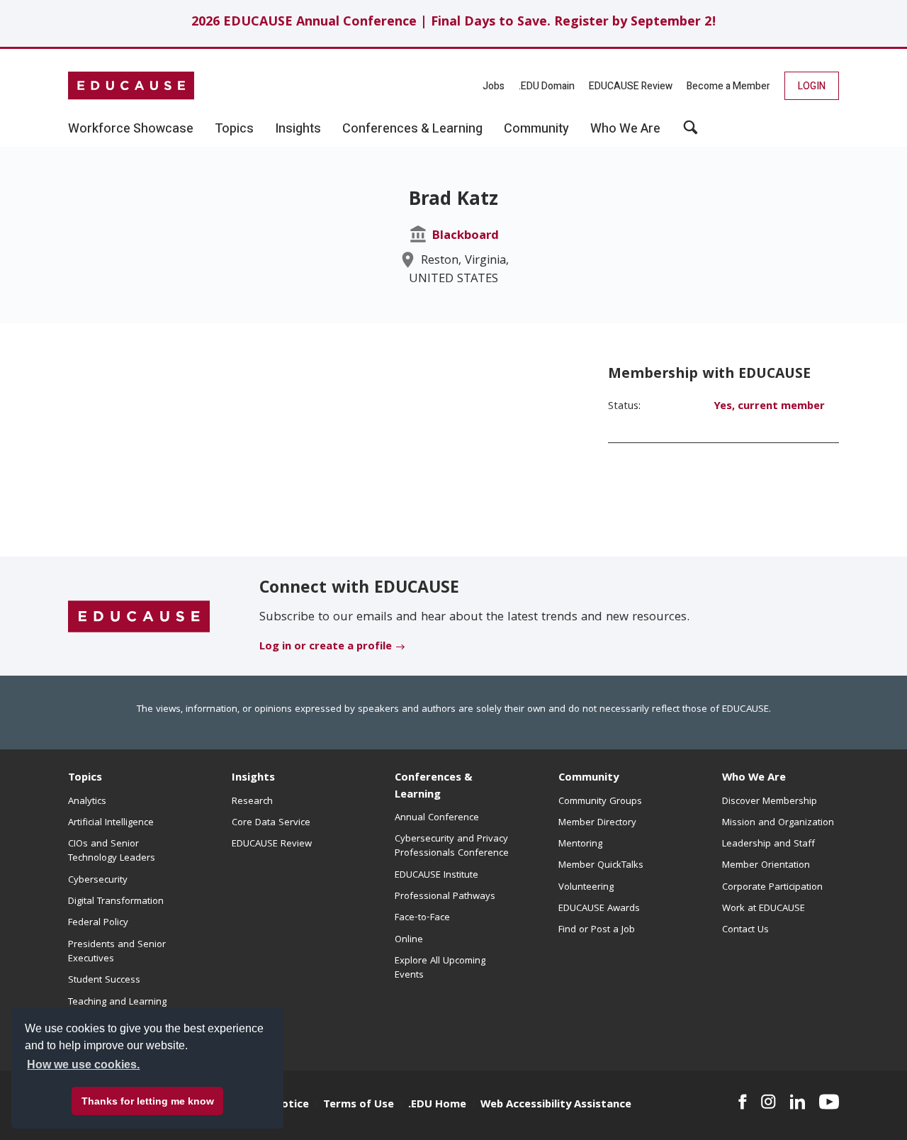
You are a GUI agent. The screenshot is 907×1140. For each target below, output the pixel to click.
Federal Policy (98, 923)
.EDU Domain (547, 86)
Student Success (104, 980)
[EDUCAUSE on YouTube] (829, 1102)
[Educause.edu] (139, 617)
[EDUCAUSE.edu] (131, 86)
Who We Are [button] (625, 129)
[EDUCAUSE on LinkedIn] (798, 1102)
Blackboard (465, 236)
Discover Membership (769, 802)
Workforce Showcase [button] (130, 129)
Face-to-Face (422, 918)
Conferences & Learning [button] (412, 129)
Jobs (494, 86)
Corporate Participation (772, 887)
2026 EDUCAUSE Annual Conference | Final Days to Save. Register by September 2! (453, 23)
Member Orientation (766, 865)
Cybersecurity (98, 880)
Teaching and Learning (117, 1002)
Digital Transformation (116, 902)
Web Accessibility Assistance (555, 1105)
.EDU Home (437, 1105)
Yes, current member (769, 407)
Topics (85, 778)
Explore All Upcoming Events (440, 968)
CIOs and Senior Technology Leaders (111, 851)
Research (252, 802)
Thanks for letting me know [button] (147, 1101)
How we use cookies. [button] (83, 1064)
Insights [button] (298, 129)
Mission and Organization (778, 823)
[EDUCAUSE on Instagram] (768, 1102)
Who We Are (754, 778)
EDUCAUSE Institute (436, 875)
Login (812, 86)
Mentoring (580, 844)
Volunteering (586, 887)
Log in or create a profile (325, 647)
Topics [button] (234, 129)
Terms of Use (358, 1105)
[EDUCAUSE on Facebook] (742, 1102)
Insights (253, 778)
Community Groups (600, 802)
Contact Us (745, 930)
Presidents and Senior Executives (117, 952)
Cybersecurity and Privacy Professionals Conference (452, 846)
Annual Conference (437, 818)
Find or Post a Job (596, 930)
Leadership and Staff (768, 844)
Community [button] (536, 129)
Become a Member (728, 86)
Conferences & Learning (434, 786)
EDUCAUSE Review (630, 86)
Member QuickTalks (600, 865)
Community (588, 778)
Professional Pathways (445, 897)
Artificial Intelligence (111, 823)
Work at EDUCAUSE (763, 909)
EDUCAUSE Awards (599, 909)
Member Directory (597, 823)
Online (409, 940)
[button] (690, 132)
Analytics (87, 802)
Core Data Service (271, 823)
